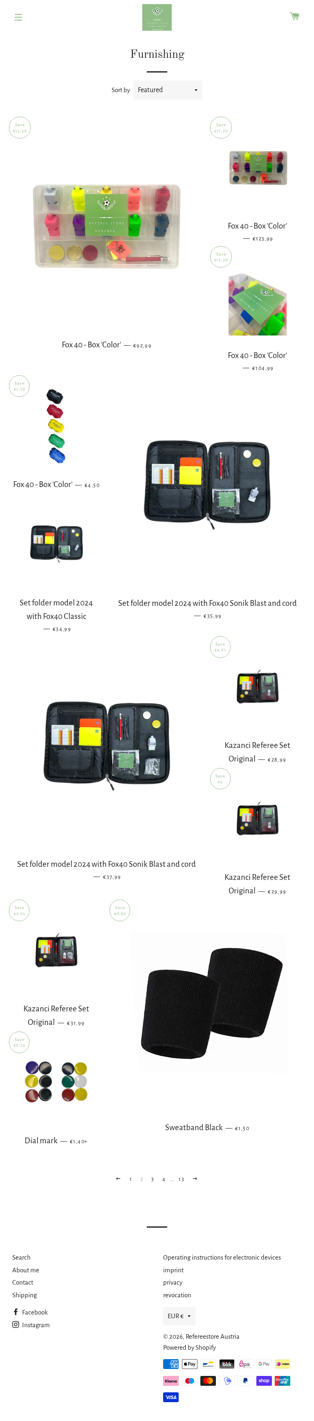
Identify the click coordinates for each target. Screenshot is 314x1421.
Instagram (35, 1324)
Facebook (34, 1312)
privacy (172, 1282)
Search (21, 1257)
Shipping (24, 1295)
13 (181, 1179)
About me (25, 1270)
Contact (22, 1282)
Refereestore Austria (213, 1336)
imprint (173, 1270)
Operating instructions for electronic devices (222, 1257)
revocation (177, 1295)
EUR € (176, 1315)
